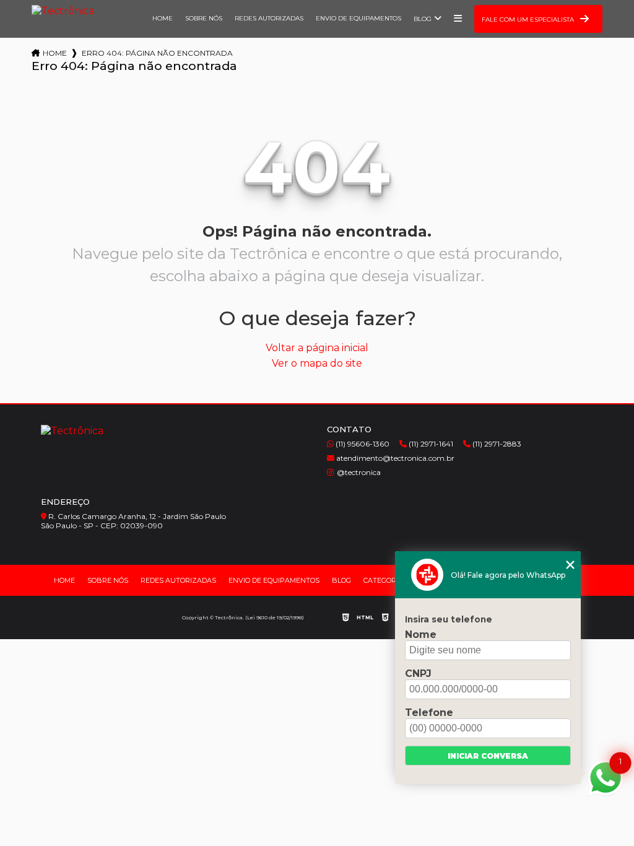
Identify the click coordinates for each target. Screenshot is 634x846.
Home (162, 18)
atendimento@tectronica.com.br (394, 458)
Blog (423, 19)
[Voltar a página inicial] (63, 14)
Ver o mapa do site (317, 363)
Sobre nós (203, 18)
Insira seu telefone (448, 619)
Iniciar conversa (488, 756)
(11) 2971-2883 (496, 443)
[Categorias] (458, 18)
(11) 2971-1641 (430, 443)
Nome (420, 634)
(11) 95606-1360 (361, 443)
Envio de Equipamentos (358, 18)
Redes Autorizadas (269, 18)
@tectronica (359, 472)
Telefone (429, 712)
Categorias (385, 580)
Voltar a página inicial (317, 348)
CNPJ (418, 673)
